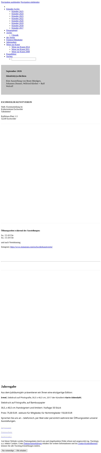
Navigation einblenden (30, 2)
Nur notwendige (8, 451)
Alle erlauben (21, 451)
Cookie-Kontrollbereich (87, 443)
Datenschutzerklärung (33, 443)
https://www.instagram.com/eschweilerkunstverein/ (31, 247)
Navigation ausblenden (10, 2)
